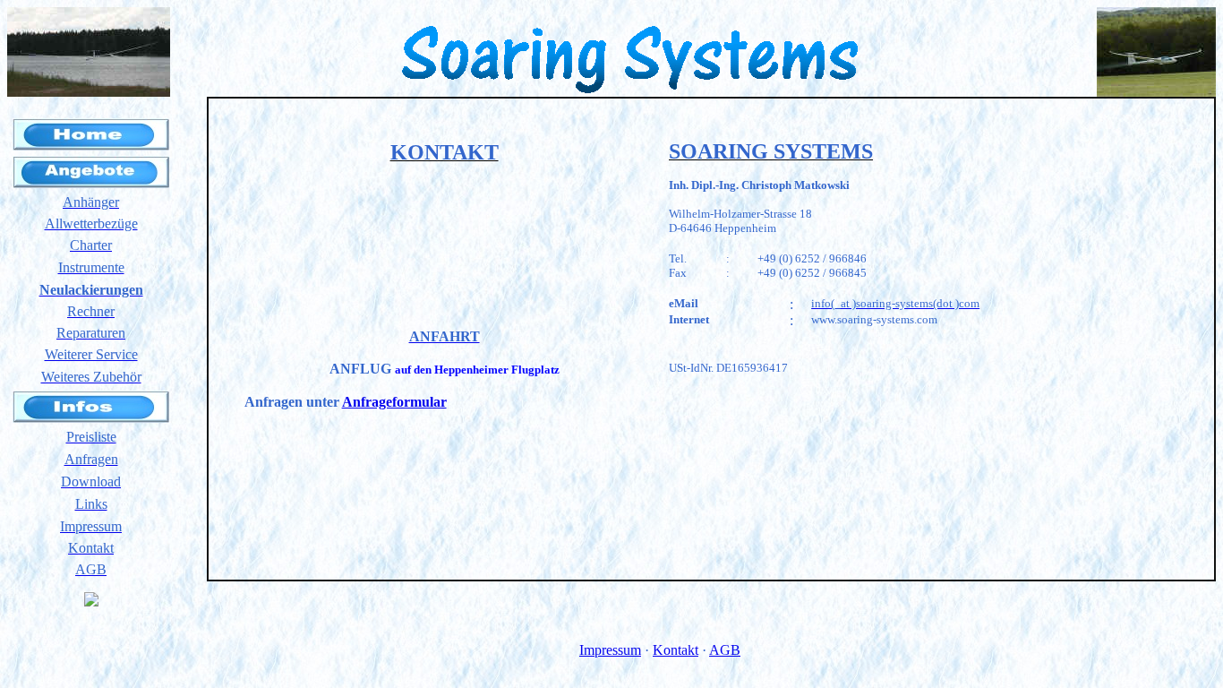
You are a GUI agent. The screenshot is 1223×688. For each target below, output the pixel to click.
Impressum (610, 650)
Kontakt (675, 650)
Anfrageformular (394, 401)
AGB (724, 650)
